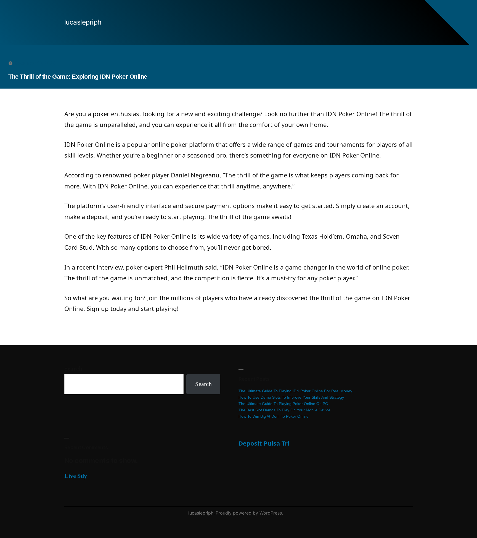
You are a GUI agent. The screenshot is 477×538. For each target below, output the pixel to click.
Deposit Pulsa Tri (264, 443)
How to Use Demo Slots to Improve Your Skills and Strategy (291, 397)
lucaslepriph (83, 22)
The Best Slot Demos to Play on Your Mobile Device (284, 410)
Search (73, 368)
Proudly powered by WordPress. (249, 513)
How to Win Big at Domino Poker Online (274, 416)
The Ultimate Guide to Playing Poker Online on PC (283, 403)
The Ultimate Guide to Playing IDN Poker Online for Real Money (295, 391)
